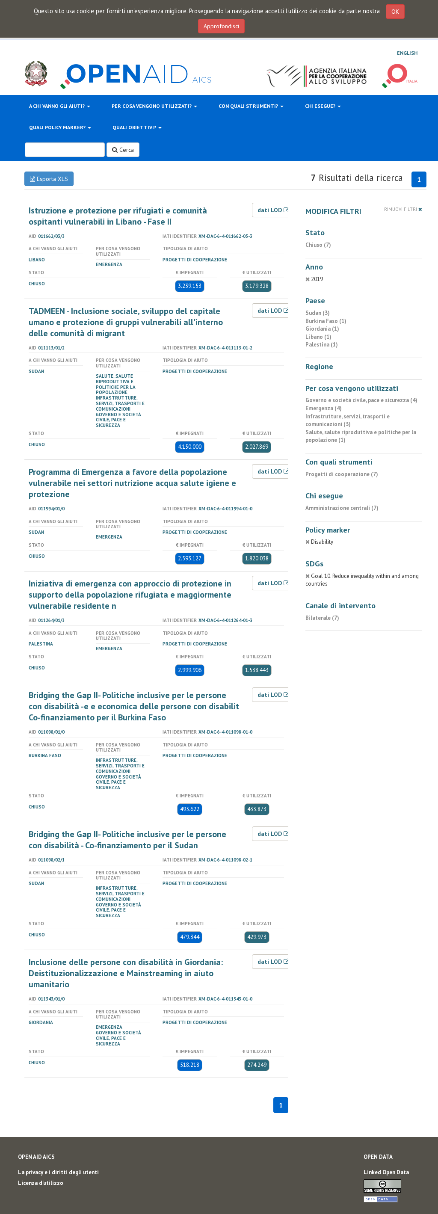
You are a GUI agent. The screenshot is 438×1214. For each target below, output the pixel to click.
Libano (37, 260)
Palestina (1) (321, 344)
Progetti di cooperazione (195, 260)
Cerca (126, 150)
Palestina (41, 644)
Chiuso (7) (318, 245)
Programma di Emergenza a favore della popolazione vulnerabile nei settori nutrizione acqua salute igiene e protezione (132, 483)
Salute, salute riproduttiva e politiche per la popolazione (116, 384)
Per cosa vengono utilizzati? (152, 106)
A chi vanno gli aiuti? (57, 106)
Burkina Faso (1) (325, 321)
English (407, 53)
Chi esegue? (321, 106)
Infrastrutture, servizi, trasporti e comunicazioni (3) (347, 420)
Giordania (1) (322, 328)
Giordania (41, 1022)
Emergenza (109, 264)
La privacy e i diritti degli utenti (58, 1172)
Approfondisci (221, 26)
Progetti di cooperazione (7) (341, 474)
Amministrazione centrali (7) (342, 508)
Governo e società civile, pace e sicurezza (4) (361, 400)
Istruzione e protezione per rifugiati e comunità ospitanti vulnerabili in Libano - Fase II (118, 216)
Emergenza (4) (323, 408)
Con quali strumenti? (249, 106)
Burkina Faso (45, 755)
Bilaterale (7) (322, 618)
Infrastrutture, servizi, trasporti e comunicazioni (120, 403)
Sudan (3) (317, 313)
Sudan (36, 371)
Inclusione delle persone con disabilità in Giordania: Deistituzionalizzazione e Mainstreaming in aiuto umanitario (126, 973)
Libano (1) (318, 337)
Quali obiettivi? (134, 127)
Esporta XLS (51, 179)
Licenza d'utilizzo (40, 1183)
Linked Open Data (386, 1172)
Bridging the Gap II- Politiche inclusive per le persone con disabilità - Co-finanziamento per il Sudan (127, 840)
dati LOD (270, 210)
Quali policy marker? (58, 127)
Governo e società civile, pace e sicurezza (118, 420)
